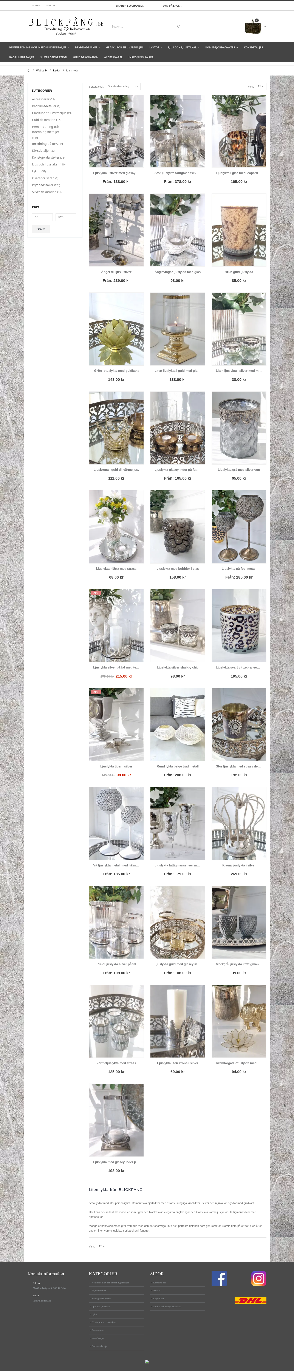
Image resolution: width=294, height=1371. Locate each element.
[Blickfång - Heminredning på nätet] (66, 27)
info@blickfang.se (42, 1300)
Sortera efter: (96, 86)
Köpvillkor (158, 1298)
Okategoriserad (43, 178)
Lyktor (154, 47)
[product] (116, 131)
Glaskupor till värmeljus (125, 47)
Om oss (35, 5)
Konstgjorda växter (220, 47)
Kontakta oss (159, 1282)
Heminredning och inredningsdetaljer (38, 47)
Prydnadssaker (86, 47)
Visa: (251, 86)
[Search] (179, 26)
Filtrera (41, 229)
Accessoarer (113, 57)
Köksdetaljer (253, 47)
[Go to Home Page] (29, 70)
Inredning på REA (140, 57)
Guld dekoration (85, 57)
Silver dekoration (53, 57)
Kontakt (51, 5)
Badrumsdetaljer (21, 57)
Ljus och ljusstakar (182, 47)
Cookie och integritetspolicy (167, 1306)
